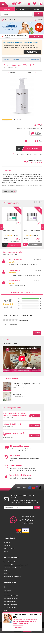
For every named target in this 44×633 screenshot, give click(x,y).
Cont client (7, 593)
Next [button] (42, 227)
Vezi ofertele (18, 627)
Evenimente (7, 590)
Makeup (22, 9)
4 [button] (38, 202)
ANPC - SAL (7, 574)
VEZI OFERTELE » (32, 52)
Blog (5, 587)
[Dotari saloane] (17, 3)
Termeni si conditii (9, 562)
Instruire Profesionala (10, 605)
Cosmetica (7, 9)
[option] (22, 47)
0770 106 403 (26, 520)
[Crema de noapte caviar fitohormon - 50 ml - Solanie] (32, 227)
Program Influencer (9, 602)
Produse (6, 60)
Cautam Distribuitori (10, 607)
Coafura (36, 9)
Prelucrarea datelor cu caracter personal (16, 565)
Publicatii (6, 610)
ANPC (5, 571)
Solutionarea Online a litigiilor (12, 576)
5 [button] (39, 202)
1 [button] (33, 202)
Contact (39, 20)
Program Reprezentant (10, 599)
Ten (25, 60)
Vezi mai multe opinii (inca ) (22, 292)
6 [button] (41, 202)
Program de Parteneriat (11, 596)
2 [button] (35, 202)
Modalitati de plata (9, 548)
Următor (31, 72)
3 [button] (36, 202)
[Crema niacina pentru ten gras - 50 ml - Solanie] (11, 227)
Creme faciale (35, 60)
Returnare (7, 546)
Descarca (35, 416)
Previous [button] (1, 227)
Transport (7, 543)
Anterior (13, 72)
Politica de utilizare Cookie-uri (12, 568)
